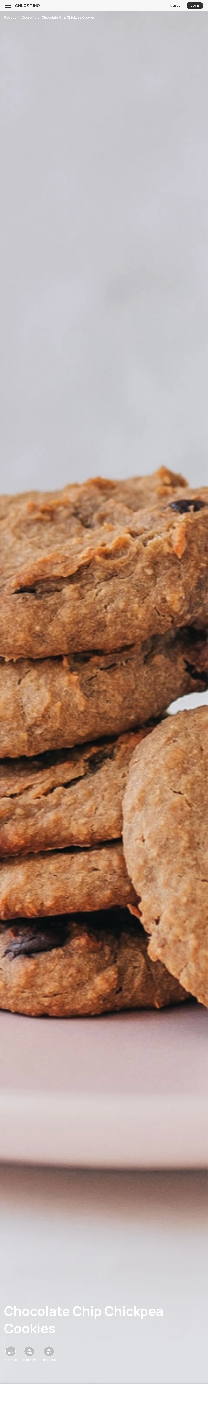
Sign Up (175, 6)
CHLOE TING (27, 5)
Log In (195, 6)
